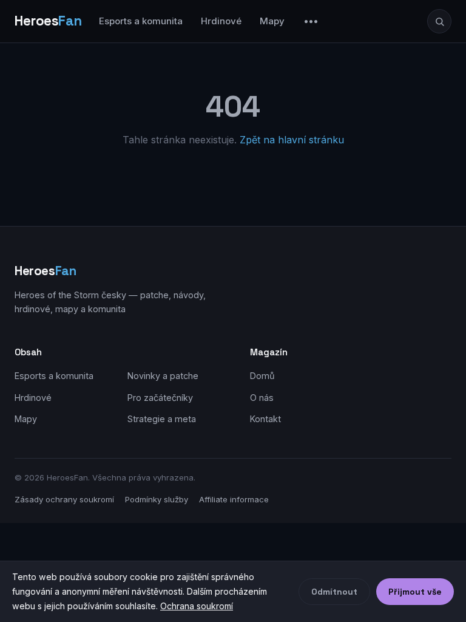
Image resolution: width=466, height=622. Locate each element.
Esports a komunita (141, 21)
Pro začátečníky (160, 397)
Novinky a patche (162, 376)
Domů (262, 376)
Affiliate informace (234, 499)
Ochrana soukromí (196, 606)
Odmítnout (334, 591)
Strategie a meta (161, 419)
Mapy (272, 21)
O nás (262, 397)
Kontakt (265, 419)
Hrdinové (221, 21)
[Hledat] (439, 21)
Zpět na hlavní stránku (292, 140)
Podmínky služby (156, 499)
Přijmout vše (415, 591)
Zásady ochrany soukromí (64, 499)
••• (311, 21)
